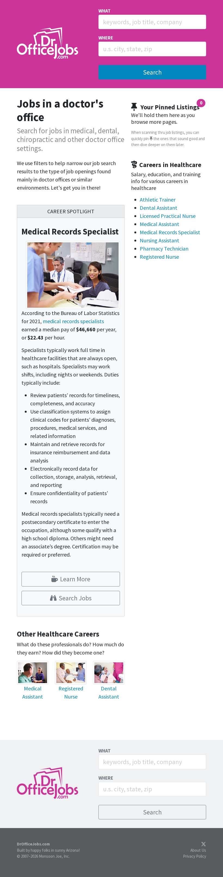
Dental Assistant (158, 207)
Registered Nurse (159, 256)
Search (152, 72)
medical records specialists (73, 321)
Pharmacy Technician (164, 248)
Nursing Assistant (159, 240)
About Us (198, 850)
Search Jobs (75, 598)
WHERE (105, 38)
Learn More (75, 579)
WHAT (104, 11)
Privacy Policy (194, 856)
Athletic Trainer (157, 199)
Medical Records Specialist (170, 232)
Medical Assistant (159, 224)
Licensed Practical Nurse (168, 215)
